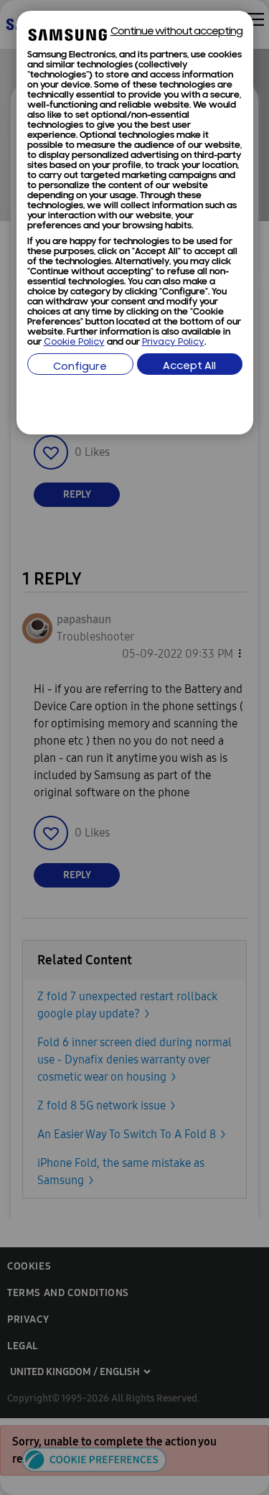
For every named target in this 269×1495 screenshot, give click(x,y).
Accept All (189, 366)
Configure (80, 367)
